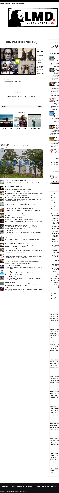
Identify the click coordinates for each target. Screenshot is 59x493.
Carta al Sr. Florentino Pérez (11, 260)
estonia (56, 374)
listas (21, 99)
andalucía (52, 322)
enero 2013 (55, 287)
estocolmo (52, 374)
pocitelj (56, 429)
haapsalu (51, 389)
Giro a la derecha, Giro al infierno (12, 249)
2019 (52, 197)
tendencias (52, 455)
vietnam (55, 466)
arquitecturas (52, 327)
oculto (51, 425)
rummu (54, 440)
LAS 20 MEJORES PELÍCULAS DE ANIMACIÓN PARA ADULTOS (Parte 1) (19, 214)
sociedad (56, 446)
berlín (51, 333)
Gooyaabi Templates (22, 491)
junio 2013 (55, 278)
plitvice (51, 429)
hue (56, 393)
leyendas (51, 404)
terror (57, 455)
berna (55, 333)
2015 (52, 204)
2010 (52, 293)
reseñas (51, 438)
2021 (52, 193)
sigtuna (51, 446)
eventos (51, 376)
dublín (55, 363)
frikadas (51, 384)
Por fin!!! (6, 254)
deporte (56, 359)
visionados (56, 468)
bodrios (54, 335)
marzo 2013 (55, 284)
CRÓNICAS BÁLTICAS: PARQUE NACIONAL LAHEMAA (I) (14, 145)
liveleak (51, 410)
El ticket (56, 112)
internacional (52, 397)
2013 (52, 208)
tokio (56, 457)
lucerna (51, 412)
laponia (56, 399)
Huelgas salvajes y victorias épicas (12, 265)
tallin (51, 453)
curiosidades (52, 357)
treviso (51, 459)
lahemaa (51, 399)
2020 (52, 195)
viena (51, 466)
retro (56, 438)
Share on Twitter (23, 96)
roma (51, 440)
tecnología (56, 453)
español (56, 369)
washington (52, 470)
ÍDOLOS (53, 239)
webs (56, 470)
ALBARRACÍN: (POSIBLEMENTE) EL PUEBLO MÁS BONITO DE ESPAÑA (19, 208)
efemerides (55, 365)
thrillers (52, 457)
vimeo (51, 468)
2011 (52, 291)
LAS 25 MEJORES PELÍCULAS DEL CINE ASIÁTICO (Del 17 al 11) (17, 203)
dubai (51, 363)
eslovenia (52, 369)
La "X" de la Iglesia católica (11, 237)
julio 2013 (55, 276)
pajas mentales (53, 427)
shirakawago (52, 444)
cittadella (52, 350)
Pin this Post (33, 96)
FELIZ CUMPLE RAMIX (53, 162)
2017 (52, 201)
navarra (56, 421)
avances (51, 331)
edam (51, 365)
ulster (51, 461)
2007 (52, 299)
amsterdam (52, 320)
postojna (51, 431)
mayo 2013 (55, 280)
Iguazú (55, 395)
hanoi (56, 389)
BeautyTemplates (10, 491)
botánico (51, 337)
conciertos (52, 352)
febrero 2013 (55, 286)
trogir (56, 459)
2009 (52, 295)
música (24, 99)
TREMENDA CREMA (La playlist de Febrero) (14, 230)
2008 (52, 297)
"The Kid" (7, 287)
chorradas (56, 346)
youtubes (51, 472)
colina (57, 350)
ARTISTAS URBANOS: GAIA (10, 276)
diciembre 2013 (56, 210)
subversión (52, 451)
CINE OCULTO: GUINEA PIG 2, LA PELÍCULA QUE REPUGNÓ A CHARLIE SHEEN (20, 225)
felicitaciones (53, 378)
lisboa (51, 406)
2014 (52, 206)
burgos (51, 342)
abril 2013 (55, 282)
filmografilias (53, 380)
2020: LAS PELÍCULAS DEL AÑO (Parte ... (6, 129)
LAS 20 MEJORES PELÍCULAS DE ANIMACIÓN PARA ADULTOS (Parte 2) (19, 219)
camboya (55, 342)
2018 (52, 199)
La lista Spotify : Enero (10, 282)
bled (51, 335)
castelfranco (52, 344)
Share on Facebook (12, 96)
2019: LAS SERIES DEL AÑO (34, 128)
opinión (55, 425)
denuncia (51, 359)
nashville (52, 421)
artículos (52, 329)
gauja (56, 384)
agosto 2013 (55, 275)
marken (51, 414)
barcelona (56, 331)
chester (51, 346)
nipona (51, 423)
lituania (51, 408)
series (56, 442)
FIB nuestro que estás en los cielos (12, 271)
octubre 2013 (55, 213)
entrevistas (52, 367)
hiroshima (52, 391)
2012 (52, 289)
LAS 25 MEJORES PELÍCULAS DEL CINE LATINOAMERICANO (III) (18, 197)
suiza (57, 451)
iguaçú (51, 395)
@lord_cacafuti (52, 305)
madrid (56, 412)
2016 (52, 202)
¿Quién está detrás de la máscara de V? (13, 186)
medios (55, 414)
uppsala (55, 461)
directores (52, 361)
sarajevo (51, 442)
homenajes (52, 393)
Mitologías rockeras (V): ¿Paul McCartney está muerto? (17, 192)
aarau (54, 318)
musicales (52, 419)
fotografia (52, 382)
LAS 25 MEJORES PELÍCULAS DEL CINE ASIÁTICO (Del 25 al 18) (18, 180)
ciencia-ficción (53, 348)
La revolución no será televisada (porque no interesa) (16, 243)
